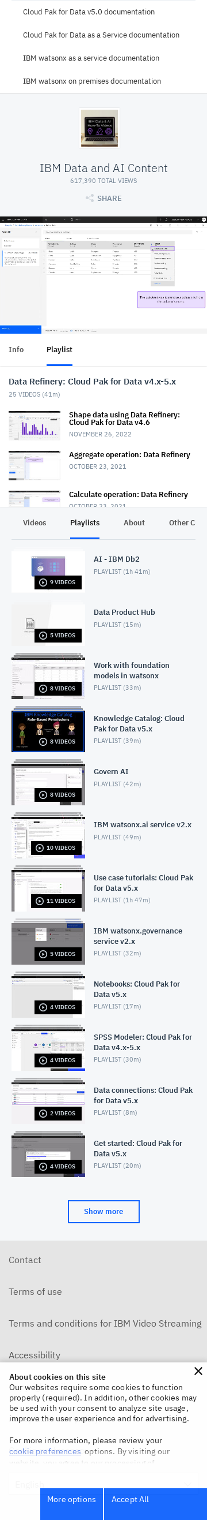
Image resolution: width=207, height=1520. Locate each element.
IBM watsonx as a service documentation (91, 58)
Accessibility (34, 1355)
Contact (25, 1259)
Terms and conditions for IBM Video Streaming (105, 1323)
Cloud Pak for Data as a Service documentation (101, 35)
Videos (34, 523)
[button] (198, 1371)
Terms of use (35, 1291)
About (134, 523)
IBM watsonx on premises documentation (92, 81)
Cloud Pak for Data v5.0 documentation (89, 12)
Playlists (84, 523)
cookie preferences (45, 1451)
